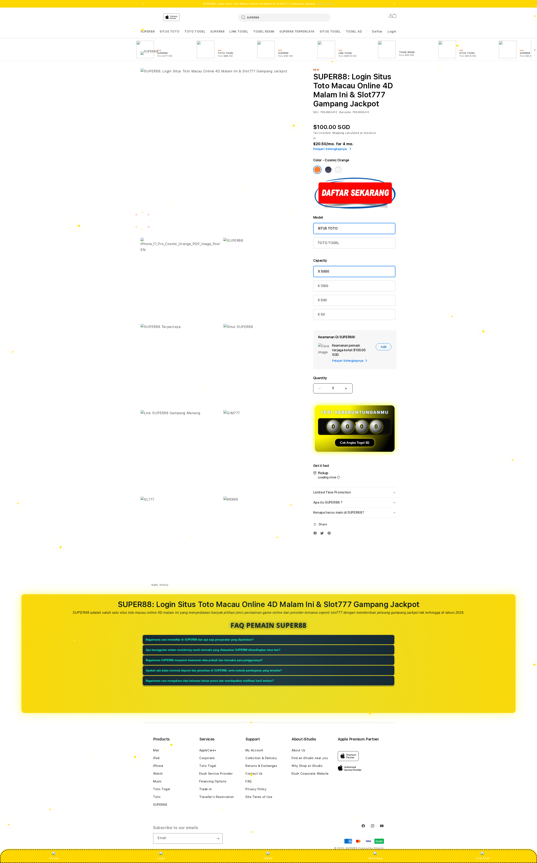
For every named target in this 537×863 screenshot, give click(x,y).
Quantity (320, 378)
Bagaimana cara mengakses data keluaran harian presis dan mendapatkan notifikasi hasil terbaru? (210, 680)
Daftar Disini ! (325, 3)
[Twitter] (323, 534)
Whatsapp (376, 858)
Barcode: (345, 112)
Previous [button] (143, 4)
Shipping (338, 133)
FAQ (248, 781)
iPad (156, 758)
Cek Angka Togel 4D (354, 442)
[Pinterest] (330, 534)
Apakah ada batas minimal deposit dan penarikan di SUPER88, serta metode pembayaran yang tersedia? (214, 670)
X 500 (322, 300)
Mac (156, 750)
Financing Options (212, 781)
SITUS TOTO (169, 31)
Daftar (268, 858)
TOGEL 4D (354, 31)
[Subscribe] (217, 838)
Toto (156, 797)
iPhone (158, 766)
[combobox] (284, 17)
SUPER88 (148, 31)
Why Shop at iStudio (307, 766)
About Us (298, 750)
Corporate (207, 758)
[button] (148, 31)
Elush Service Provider (216, 773)
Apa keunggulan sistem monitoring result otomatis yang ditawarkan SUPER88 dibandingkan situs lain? (213, 649)
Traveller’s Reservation (216, 797)
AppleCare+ (207, 750)
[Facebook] (316, 534)
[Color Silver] (338, 169)
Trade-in (205, 789)
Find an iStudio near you (310, 758)
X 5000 (323, 271)
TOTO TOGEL (194, 31)
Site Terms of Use (258, 797)
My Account (254, 750)
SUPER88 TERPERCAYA (297, 31)
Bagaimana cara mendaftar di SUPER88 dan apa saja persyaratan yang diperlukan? (200, 639)
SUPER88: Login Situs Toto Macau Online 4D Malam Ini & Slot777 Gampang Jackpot (268, 3)
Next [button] (394, 4)
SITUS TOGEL (330, 31)
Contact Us (254, 773)
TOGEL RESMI (263, 31)
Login (161, 858)
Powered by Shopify (371, 848)
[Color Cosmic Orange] (317, 170)
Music (157, 781)
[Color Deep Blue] (328, 169)
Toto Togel (161, 789)
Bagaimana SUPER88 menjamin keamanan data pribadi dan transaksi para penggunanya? (204, 660)
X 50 (321, 314)
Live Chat (482, 858)
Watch (158, 773)
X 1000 (323, 286)
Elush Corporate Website (310, 773)
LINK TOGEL (238, 31)
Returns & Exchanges (261, 766)
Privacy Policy (256, 789)
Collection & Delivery (261, 758)
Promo (54, 858)
